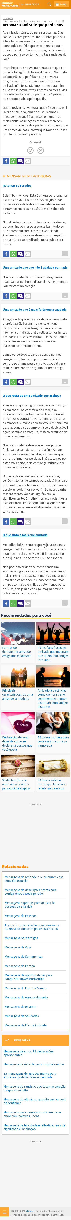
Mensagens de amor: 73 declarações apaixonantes (28, 1053)
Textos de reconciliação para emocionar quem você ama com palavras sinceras (32, 927)
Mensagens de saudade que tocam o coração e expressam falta (35, 1088)
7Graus (29, 1211)
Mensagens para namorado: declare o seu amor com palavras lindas (32, 1114)
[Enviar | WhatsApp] (13, 161)
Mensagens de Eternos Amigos (26, 988)
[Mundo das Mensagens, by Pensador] (19, 4)
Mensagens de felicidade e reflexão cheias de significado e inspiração (34, 1127)
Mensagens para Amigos (21, 938)
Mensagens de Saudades (22, 1016)
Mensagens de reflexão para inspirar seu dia (34, 1064)
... (65, 253)
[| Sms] (20, 161)
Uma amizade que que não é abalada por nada (35, 267)
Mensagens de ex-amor (21, 1006)
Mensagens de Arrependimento (26, 997)
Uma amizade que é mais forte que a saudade (34, 309)
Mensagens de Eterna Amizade (26, 1025)
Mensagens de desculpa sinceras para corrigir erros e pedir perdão (31, 892)
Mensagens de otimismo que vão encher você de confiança (35, 1101)
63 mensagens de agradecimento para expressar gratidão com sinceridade (30, 1075)
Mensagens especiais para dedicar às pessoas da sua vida (30, 904)
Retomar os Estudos (17, 185)
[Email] (28, 161)
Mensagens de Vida (18, 947)
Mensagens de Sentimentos (24, 956)
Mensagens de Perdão (20, 966)
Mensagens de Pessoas (20, 916)
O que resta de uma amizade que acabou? (32, 395)
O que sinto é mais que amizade (25, 535)
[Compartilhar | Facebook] (6, 161)
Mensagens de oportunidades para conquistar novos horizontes (28, 977)
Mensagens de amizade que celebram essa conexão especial (34, 879)
